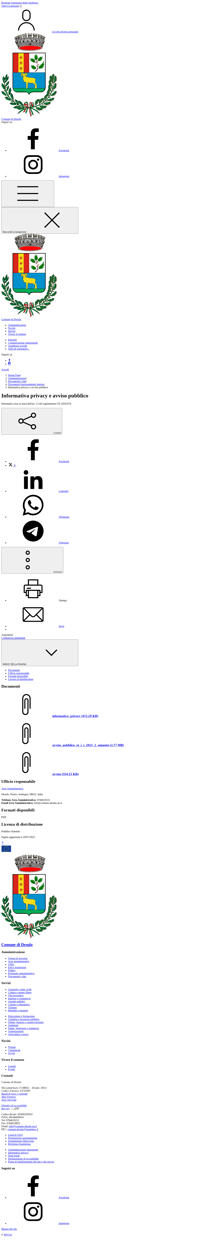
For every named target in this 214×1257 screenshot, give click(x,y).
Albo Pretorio (8, 1096)
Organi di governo (17, 958)
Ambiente (13, 1025)
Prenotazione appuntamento (22, 1138)
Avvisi (11, 1053)
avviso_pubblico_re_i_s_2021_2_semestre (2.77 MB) (88, 745)
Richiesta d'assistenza (19, 1144)
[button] (17, 325)
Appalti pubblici (16, 1001)
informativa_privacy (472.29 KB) (75, 716)
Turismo (12, 1007)
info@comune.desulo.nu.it (23, 1126)
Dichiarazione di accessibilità (23, 1158)
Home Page (14, 375)
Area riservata (8, 1099)
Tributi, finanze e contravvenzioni (25, 1022)
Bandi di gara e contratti (14, 1093)
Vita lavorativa (15, 995)
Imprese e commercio (19, 998)
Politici (11, 970)
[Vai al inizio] (2, 843)
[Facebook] (9, 360)
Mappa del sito (9, 1229)
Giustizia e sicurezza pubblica (23, 1019)
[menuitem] (38, 461)
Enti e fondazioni (17, 967)
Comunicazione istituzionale (23, 342)
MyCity (8, 1234)
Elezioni (12, 339)
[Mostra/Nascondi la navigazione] (27, 193)
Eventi (11, 1069)
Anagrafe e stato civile (20, 989)
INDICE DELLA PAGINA (15, 664)
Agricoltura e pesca (18, 1034)
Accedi (5, 369)
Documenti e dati (17, 381)
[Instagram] (9, 363)
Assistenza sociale (17, 345)
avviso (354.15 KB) (65, 774)
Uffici (11, 964)
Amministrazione (17, 378)
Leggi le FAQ (15, 1135)
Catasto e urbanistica (19, 1004)
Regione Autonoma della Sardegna (19, 2)
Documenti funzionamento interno (26, 384)
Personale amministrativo (21, 973)
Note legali (14, 1155)
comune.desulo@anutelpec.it (23, 1129)
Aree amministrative (18, 961)
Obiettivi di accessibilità (14, 1105)
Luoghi (12, 1066)
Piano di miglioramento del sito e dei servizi (31, 1161)
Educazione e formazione (21, 1016)
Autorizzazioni (16, 1031)
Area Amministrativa (12, 788)
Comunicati (14, 1050)
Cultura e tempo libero (20, 992)
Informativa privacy (18, 1152)
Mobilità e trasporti (18, 1010)
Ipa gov (5, 1108)
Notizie (12, 1047)
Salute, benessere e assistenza (23, 1028)
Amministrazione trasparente (23, 1149)
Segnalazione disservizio (21, 1141)
